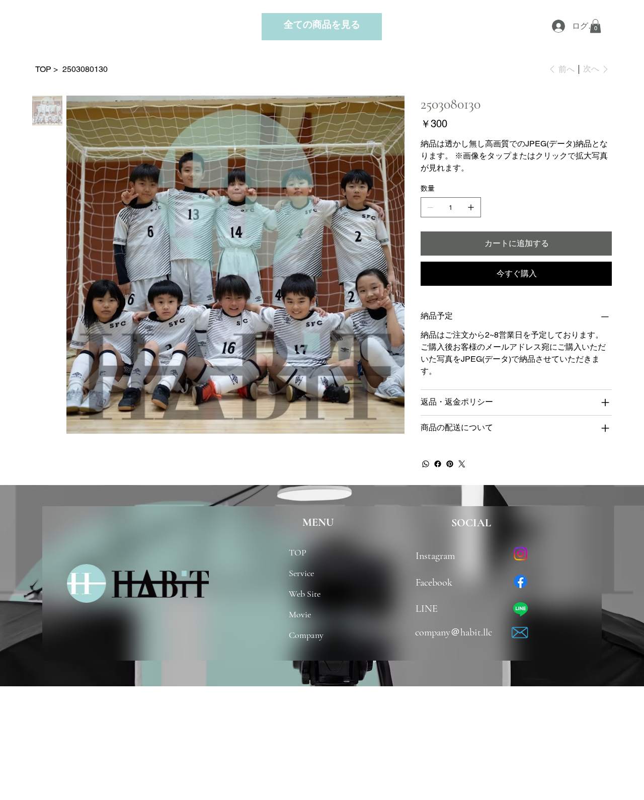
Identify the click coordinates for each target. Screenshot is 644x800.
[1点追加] (471, 207)
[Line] (520, 609)
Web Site (304, 593)
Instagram (439, 555)
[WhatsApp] (426, 464)
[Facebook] (438, 464)
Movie (300, 614)
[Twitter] (462, 464)
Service (301, 573)
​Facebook (434, 582)
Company (306, 635)
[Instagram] (520, 554)
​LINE (427, 608)
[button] (595, 26)
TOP (297, 552)
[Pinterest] (450, 464)
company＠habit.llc (453, 632)
